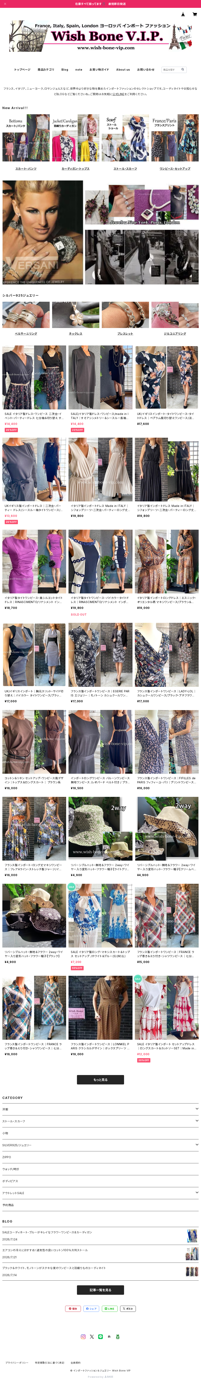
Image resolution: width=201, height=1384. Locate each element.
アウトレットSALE (13, 1193)
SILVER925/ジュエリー (17, 1145)
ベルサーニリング (26, 333)
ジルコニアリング (175, 333)
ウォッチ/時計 (10, 1169)
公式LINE (118, 94)
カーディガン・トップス (76, 168)
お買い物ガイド (99, 69)
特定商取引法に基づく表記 (49, 1362)
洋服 (5, 1109)
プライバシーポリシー (17, 1362)
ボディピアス (10, 1181)
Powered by (96, 1376)
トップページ (22, 69)
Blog (64, 69)
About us (123, 69)
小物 (5, 1133)
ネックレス (75, 333)
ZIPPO (6, 1157)
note (78, 69)
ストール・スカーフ (125, 168)
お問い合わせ (145, 69)
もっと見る (100, 1080)
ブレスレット (125, 333)
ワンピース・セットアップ (175, 168)
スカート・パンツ (26, 168)
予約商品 (8, 1205)
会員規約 (76, 1362)
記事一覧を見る (100, 1290)
